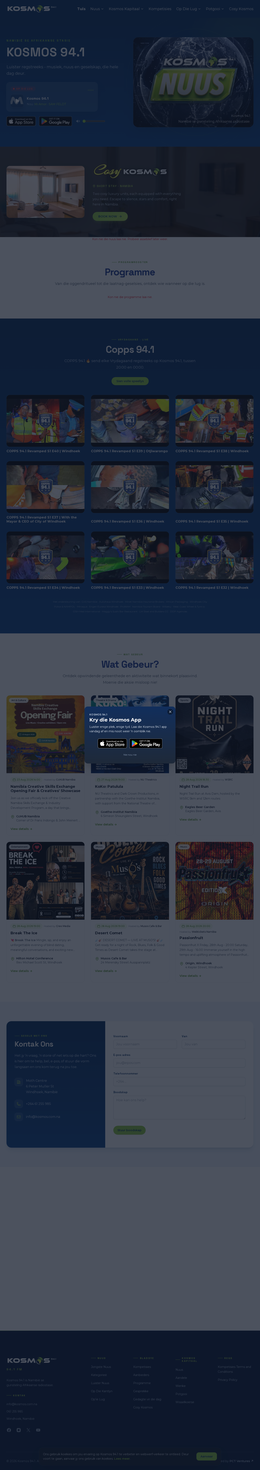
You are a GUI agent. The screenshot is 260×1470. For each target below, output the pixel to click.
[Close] (170, 712)
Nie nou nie (130, 754)
